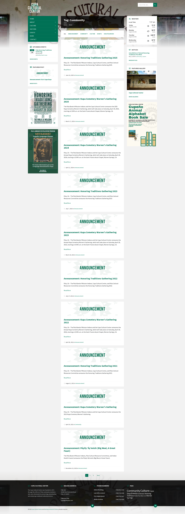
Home (65, 25)
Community (84, 34)
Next (98, 475)
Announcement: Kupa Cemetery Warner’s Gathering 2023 (90, 234)
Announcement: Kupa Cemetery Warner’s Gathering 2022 (90, 321)
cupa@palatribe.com (67, 500)
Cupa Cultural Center (136, 93)
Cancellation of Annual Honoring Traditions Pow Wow (139, 53)
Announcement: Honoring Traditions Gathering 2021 (90, 365)
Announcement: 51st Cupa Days (41, 79)
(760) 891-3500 (120, 490)
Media (136, 496)
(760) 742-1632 (120, 496)
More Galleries (133, 96)
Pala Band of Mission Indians (51, 509)
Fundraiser (140, 494)
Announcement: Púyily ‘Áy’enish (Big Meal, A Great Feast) (89, 449)
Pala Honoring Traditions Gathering (44, 51)
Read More (67, 70)
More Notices (133, 60)
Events (99, 34)
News (70, 25)
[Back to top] (155, 505)
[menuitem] (43, 19)
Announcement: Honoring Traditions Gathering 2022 (90, 278)
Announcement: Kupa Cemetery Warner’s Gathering (90, 406)
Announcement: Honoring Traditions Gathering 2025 (90, 57)
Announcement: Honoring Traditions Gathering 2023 (90, 191)
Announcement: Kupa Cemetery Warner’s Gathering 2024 (90, 146)
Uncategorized (109, 34)
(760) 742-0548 (120, 493)
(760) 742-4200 (120, 499)
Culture (92, 34)
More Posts (33, 83)
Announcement (73, 34)
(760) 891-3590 (65, 498)
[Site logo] (34, 12)
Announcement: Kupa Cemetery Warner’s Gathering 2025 (90, 100)
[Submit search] (155, 5)
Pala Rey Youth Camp (42, 55)
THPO (145, 496)
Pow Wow (140, 496)
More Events (34, 59)
